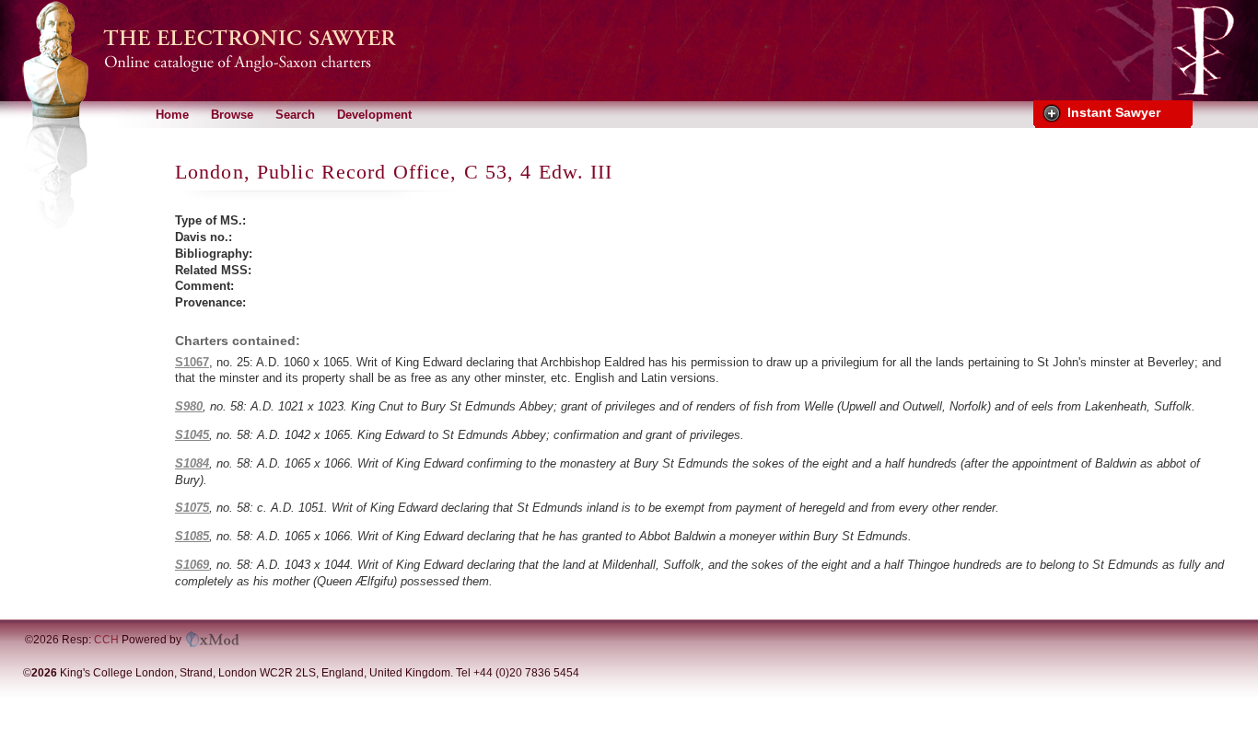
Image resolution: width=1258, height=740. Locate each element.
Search (295, 114)
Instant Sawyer (1113, 112)
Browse (232, 114)
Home (172, 114)
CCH (106, 639)
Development (374, 114)
